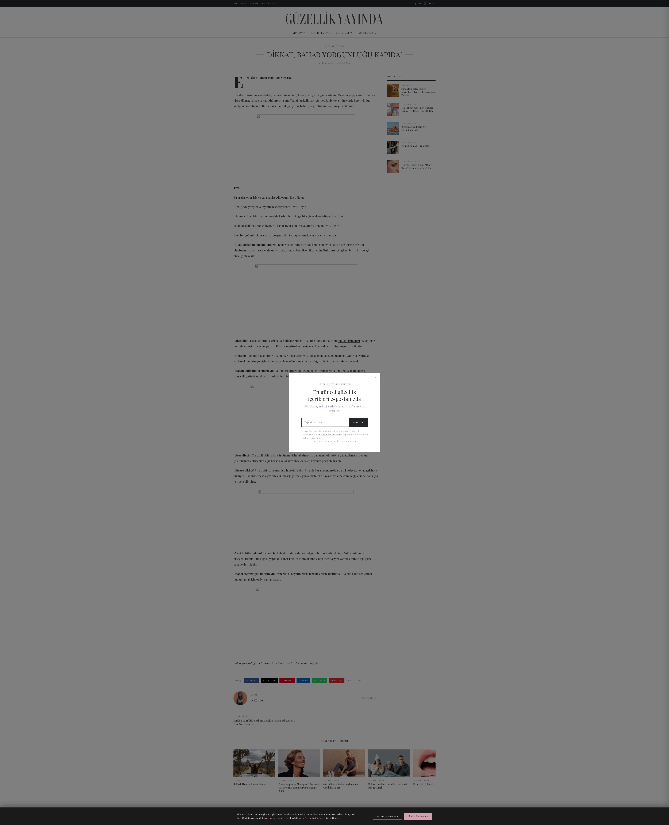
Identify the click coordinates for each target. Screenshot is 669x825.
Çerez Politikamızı (314, 818)
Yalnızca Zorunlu (387, 816)
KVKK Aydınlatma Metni (329, 434)
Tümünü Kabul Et (417, 816)
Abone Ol (358, 422)
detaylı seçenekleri (276, 818)
